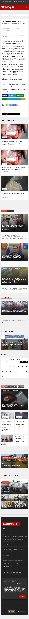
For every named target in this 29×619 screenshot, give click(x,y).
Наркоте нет (6, 28)
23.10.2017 (4, 163)
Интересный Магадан (14, 99)
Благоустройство (7, 457)
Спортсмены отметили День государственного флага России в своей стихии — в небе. (14, 288)
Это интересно (21, 386)
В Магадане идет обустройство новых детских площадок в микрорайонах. (13, 464)
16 (26, 369)
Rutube (4, 99)
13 (14, 369)
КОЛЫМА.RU (8, 7)
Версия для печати (7, 35)
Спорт (16, 215)
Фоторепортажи (8, 332)
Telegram (12, 95)
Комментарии (11, 211)
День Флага (17, 268)
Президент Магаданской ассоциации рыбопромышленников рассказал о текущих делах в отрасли (13, 320)
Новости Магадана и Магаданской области (10, 8)
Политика (15, 386)
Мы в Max (4, 95)
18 (6, 371)
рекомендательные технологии (13, 593)
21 (18, 371)
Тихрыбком (24, 302)
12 (10, 369)
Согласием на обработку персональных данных (13, 591)
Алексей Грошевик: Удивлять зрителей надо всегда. (6, 506)
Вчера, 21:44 (18, 417)
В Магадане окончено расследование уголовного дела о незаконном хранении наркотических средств (13, 143)
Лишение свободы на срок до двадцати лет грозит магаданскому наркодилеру (13, 168)
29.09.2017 (4, 189)
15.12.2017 (4, 137)
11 (6, 369)
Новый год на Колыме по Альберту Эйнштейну (21, 500)
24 (2, 374)
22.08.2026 (5, 244)
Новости (11, 244)
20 (14, 371)
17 (2, 371)
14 (18, 369)
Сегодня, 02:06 (5, 417)
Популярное (4, 211)
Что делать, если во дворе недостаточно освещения (20, 424)
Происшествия (16, 28)
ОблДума (17, 244)
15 (22, 369)
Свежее (2, 386)
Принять (22, 596)
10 (2, 369)
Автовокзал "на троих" (9, 489)
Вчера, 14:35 (5, 215)
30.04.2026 (5, 302)
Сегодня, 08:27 (6, 390)
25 (6, 374)
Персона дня (6, 297)
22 (22, 371)
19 (10, 371)
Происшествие (8, 386)
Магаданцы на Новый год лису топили (7, 500)
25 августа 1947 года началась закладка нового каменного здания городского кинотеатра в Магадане (7, 426)
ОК (24, 99)
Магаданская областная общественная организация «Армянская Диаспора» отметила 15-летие (13, 344)
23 (26, 371)
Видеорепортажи (17, 457)
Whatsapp (20, 95)
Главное (11, 215)
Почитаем (5, 481)
